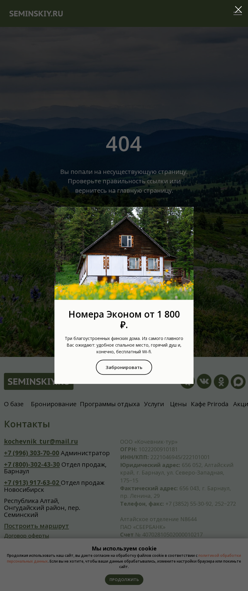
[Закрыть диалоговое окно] (238, 9)
